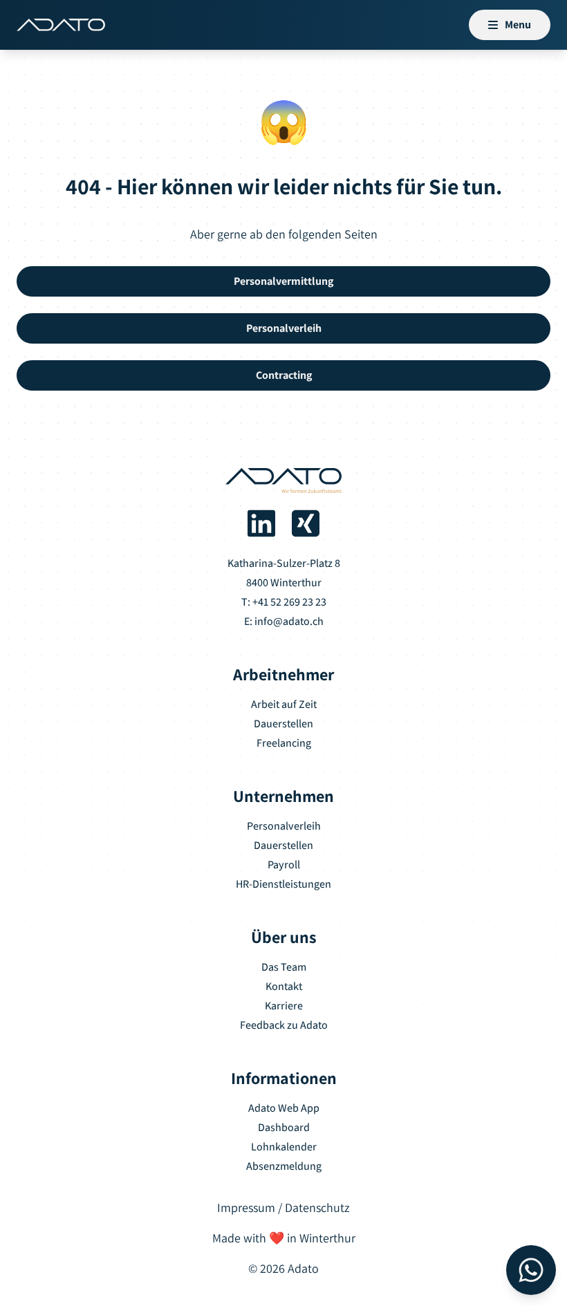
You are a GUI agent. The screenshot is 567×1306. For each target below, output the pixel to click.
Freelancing (284, 743)
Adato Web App (283, 1108)
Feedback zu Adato (284, 1025)
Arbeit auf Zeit (284, 704)
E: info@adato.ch (284, 621)
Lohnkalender (284, 1146)
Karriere (284, 1005)
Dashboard (284, 1127)
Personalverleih (284, 826)
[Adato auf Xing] (305, 523)
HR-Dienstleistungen (283, 884)
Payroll (284, 864)
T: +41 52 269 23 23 (283, 602)
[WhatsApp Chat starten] (531, 1270)
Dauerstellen (283, 723)
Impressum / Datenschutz (283, 1207)
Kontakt (284, 986)
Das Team (283, 967)
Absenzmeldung (284, 1166)
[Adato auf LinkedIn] (261, 523)
